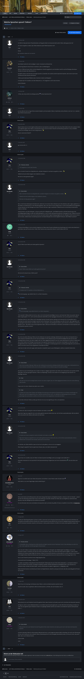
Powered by (76, 676)
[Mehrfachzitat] (18, 57)
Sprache (4, 676)
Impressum (25, 676)
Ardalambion (77, 503)
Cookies (19, 676)
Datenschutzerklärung (13, 676)
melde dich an (49, 655)
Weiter (9, 36)
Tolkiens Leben (20, 28)
